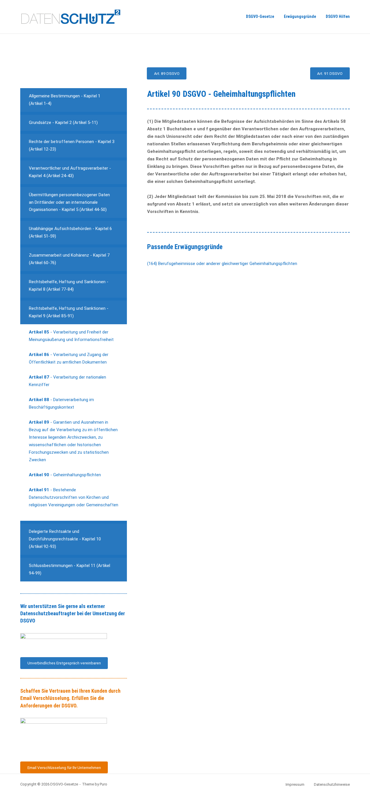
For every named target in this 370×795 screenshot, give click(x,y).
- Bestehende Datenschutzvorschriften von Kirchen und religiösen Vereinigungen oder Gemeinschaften (73, 497)
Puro (103, 784)
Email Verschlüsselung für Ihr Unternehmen (64, 767)
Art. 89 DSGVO (167, 73)
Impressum (295, 784)
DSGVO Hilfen (338, 16)
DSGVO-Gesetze (260, 16)
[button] (73, 100)
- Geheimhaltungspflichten (65, 474)
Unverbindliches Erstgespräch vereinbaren (64, 663)
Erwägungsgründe (300, 16)
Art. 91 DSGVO (330, 73)
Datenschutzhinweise (332, 784)
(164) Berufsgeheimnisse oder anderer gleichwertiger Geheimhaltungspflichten (222, 263)
